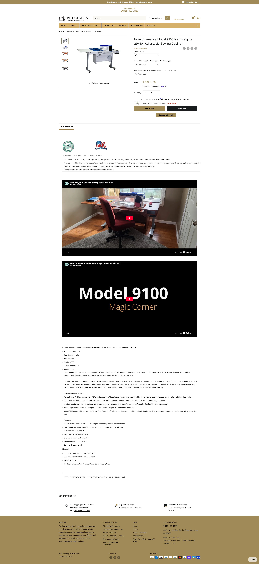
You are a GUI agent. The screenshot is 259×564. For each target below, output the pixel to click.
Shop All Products (140, 533)
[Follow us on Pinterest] (118, 557)
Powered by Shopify (65, 556)
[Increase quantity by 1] (158, 93)
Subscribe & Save (192, 2)
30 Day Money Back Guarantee (110, 543)
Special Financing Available (113, 536)
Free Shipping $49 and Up (113, 529)
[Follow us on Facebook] (110, 557)
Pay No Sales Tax (109, 533)
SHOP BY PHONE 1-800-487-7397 (144, 540)
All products (68, 31)
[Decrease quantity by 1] (145, 93)
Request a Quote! (166, 115)
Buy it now (182, 108)
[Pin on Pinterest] (188, 48)
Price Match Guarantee (111, 526)
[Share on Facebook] (184, 48)
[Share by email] (195, 48)
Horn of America (140, 48)
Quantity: (137, 93)
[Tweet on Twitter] (192, 48)
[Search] (167, 18)
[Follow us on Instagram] (114, 557)
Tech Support (138, 536)
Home (61, 31)
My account (179, 19)
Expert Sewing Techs (111, 539)
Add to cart (149, 108)
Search (135, 529)
